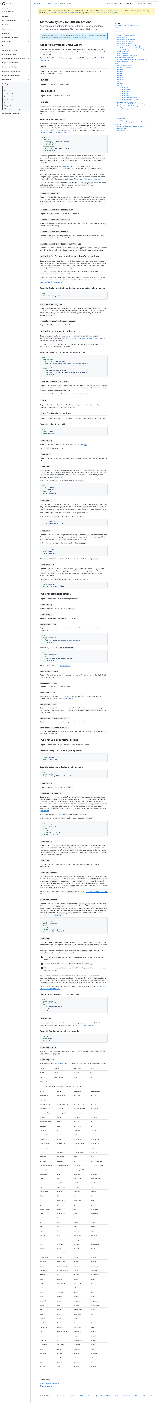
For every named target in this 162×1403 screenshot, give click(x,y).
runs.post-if (120, 80)
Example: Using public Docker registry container (131, 106)
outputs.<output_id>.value (125, 61)
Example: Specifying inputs (125, 36)
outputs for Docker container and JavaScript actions (131, 48)
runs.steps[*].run (124, 87)
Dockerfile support (9, 103)
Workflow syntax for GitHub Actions (53, 132)
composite (65, 166)
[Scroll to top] (158, 1399)
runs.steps (120, 86)
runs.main (120, 71)
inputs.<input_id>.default (124, 44)
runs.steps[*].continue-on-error (128, 99)
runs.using (120, 69)
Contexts (84, 394)
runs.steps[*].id (123, 93)
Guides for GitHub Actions (10, 113)
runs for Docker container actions (125, 102)
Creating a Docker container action (87, 179)
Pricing (116, 1395)
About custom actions (10, 88)
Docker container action (11, 91)
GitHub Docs (10, 4)
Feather (60, 1023)
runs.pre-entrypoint (123, 110)
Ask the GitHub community (50, 1383)
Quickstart (5, 16)
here (41, 677)
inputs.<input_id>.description (126, 40)
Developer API (126, 1395)
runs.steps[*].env (124, 95)
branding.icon (121, 130)
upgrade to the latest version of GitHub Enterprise (63, 13)
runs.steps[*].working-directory (128, 97)
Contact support (47, 1386)
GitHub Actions (7, 11)
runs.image (120, 112)
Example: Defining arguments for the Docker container (135, 122)
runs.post (120, 77)
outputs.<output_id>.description (127, 55)
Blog (144, 1395)
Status (81, 1395)
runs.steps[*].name (124, 91)
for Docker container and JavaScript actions (82, 338)
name (117, 28)
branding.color (121, 128)
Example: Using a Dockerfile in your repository (131, 104)
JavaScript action (9, 94)
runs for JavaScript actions (123, 66)
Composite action (9, 97)
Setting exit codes (9, 106)
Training (136, 1395)
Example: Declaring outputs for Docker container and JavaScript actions (133, 50)
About (151, 1395)
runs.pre (119, 73)
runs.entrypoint (121, 116)
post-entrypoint (121, 118)
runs (116, 64)
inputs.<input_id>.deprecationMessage (129, 46)
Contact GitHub (105, 1395)
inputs (117, 34)
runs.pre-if (120, 75)
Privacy (65, 1395)
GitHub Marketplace (86, 1025)
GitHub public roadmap (79, 37)
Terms (56, 1395)
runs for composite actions (123, 82)
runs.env (119, 114)
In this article (119, 23)
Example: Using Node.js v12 (125, 67)
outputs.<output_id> (123, 53)
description (118, 32)
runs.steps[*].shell (124, 89)
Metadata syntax (9, 100)
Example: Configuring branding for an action (130, 126)
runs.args (120, 120)
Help (89, 1395)
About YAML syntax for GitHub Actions (127, 26)
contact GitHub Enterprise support (106, 13)
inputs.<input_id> (122, 37)
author (117, 30)
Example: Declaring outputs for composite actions (132, 59)
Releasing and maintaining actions (14, 109)
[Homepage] (96, 1396)
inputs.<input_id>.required (125, 42)
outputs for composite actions (124, 57)
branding (118, 124)
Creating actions (53, 3)
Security (73, 1395)
